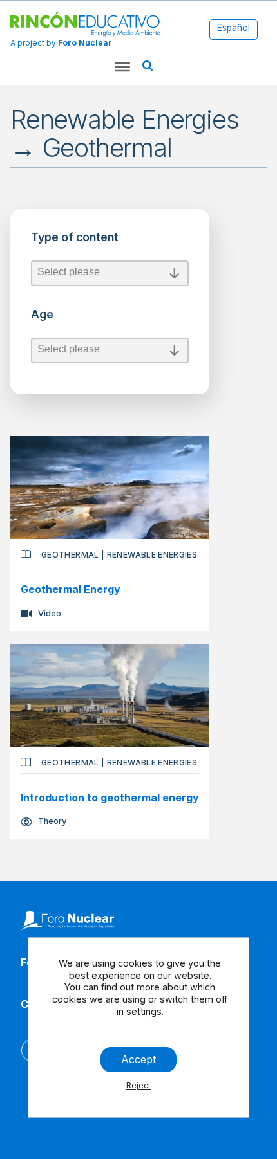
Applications (45, 214)
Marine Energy (44, 379)
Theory (52, 821)
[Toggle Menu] (122, 66)
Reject (138, 1085)
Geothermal (70, 555)
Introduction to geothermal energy (110, 797)
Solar (41, 398)
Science (37, 436)
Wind (41, 412)
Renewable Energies (152, 555)
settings (144, 1011)
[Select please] (109, 273)
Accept (138, 1059)
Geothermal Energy (70, 589)
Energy (34, 227)
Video (49, 613)
